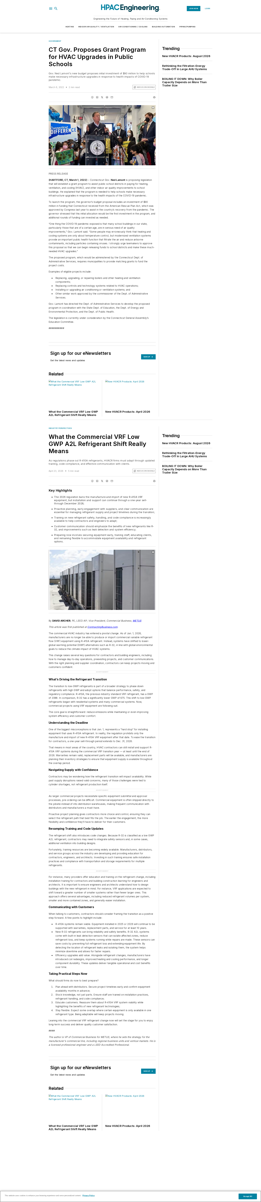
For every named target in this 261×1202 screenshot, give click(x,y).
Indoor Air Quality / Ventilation (96, 27)
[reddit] (107, 97)
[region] (130, 1196)
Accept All (247, 1196)
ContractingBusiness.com (102, 627)
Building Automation (163, 27)
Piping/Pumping (187, 27)
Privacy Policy (89, 1196)
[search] (56, 9)
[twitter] (102, 97)
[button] (51, 9)
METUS (137, 620)
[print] (154, 97)
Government (55, 41)
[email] (112, 97)
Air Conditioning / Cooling (132, 27)
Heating (70, 27)
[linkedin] (97, 97)
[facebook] (92, 97)
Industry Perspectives (60, 428)
